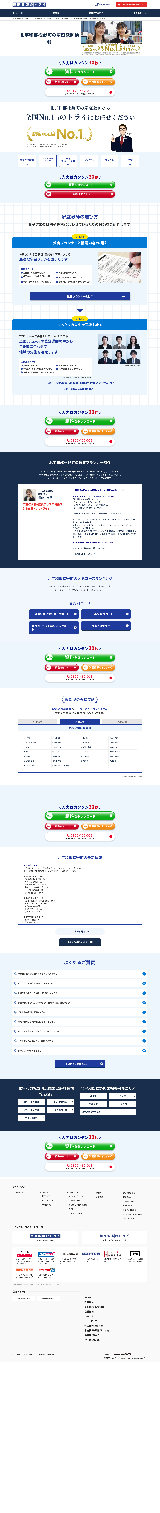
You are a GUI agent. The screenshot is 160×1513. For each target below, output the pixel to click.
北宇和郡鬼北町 (31, 1101)
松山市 (93, 1096)
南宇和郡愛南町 (61, 1101)
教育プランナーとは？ (80, 296)
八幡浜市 (123, 1103)
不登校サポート (74, 1209)
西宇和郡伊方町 (31, 1109)
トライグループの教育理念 (133, 1214)
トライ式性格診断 (129, 1210)
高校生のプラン (47, 1205)
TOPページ (18, 1193)
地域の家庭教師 (27, 159)
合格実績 (109, 159)
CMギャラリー (128, 1205)
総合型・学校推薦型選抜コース (80, 1205)
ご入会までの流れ (129, 1201)
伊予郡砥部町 (31, 1117)
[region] (105, 522)
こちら (94, 554)
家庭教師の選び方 (47, 159)
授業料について (129, 1197)
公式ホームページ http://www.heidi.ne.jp (124, 1357)
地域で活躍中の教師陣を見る (79, 389)
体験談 (130, 159)
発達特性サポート (75, 1213)
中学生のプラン (47, 1200)
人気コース (89, 159)
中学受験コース (74, 1200)
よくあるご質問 (128, 1218)
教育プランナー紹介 (68, 159)
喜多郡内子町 (61, 1109)
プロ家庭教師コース (76, 1196)
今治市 (123, 1096)
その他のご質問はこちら (78, 1063)
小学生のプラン (47, 1196)
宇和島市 (93, 1103)
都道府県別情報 (129, 1193)
